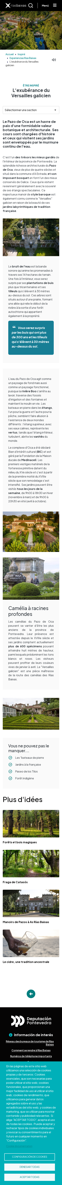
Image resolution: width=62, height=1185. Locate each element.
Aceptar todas (29, 1177)
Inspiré (21, 54)
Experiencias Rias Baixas (23, 57)
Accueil (10, 54)
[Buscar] (33, 5)
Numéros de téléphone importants (31, 1056)
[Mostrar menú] (54, 5)
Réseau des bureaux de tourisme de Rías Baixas (30, 1043)
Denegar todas (30, 1166)
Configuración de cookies (29, 1156)
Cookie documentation (19, 1146)
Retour (31, 994)
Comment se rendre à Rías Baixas (31, 1050)
